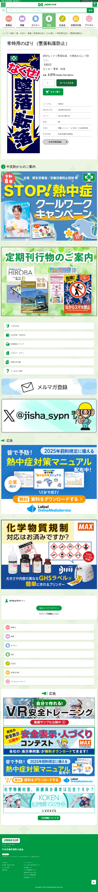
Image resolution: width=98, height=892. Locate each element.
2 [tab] (46, 241)
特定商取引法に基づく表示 (30, 872)
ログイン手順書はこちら (49, 614)
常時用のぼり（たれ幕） (44, 33)
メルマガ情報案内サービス (30, 870)
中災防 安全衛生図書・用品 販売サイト (11, 1)
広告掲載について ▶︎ (50, 818)
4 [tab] (51, 241)
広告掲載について (28, 867)
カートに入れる (67, 83)
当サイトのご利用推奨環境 (30, 874)
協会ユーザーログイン (49, 608)
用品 (12, 33)
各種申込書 (4, 870)
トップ (5, 33)
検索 (90, 10)
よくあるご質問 (5, 867)
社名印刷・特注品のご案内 (8, 865)
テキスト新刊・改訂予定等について (32, 865)
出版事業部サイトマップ (29, 877)
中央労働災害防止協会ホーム (88, 1)
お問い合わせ (5, 854)
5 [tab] (53, 241)
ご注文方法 (4, 862)
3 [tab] (50, 317)
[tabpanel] (49, 206)
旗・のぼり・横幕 (24, 33)
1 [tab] (44, 241)
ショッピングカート (28, 862)
